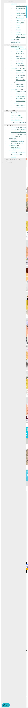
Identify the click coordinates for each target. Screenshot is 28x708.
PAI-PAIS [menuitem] (13, 157)
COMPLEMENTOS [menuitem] (11, 125)
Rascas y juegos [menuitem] (20, 22)
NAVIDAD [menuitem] (9, 162)
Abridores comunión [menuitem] (21, 96)
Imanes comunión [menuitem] (20, 98)
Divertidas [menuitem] (18, 29)
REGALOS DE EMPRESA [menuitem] (13, 159)
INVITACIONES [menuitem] (10, 2)
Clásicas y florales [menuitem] (20, 37)
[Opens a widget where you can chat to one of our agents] (6, 705)
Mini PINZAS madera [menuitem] (16, 154)
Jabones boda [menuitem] (19, 60)
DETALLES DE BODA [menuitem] (17, 47)
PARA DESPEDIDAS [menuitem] (16, 120)
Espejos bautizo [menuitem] (20, 72)
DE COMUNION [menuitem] (15, 42)
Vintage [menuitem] (18, 27)
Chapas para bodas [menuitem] (20, 65)
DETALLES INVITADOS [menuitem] (13, 45)
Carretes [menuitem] (18, 10)
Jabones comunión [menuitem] (20, 105)
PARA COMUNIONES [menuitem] (17, 117)
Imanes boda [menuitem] (19, 56)
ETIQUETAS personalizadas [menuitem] (18, 127)
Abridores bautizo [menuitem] (20, 75)
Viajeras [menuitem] (18, 25)
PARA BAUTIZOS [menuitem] (16, 115)
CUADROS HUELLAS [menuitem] (12, 111)
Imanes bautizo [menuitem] (19, 77)
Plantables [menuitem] (18, 32)
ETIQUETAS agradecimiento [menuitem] (18, 129)
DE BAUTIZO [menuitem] (15, 39)
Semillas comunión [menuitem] (20, 107)
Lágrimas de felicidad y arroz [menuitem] (18, 152)
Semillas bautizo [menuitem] (20, 86)
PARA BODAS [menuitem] (15, 113)
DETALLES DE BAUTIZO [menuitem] (18, 68)
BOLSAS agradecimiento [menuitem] (17, 141)
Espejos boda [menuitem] (19, 51)
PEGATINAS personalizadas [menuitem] (18, 134)
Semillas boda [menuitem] (19, 63)
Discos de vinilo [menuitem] (20, 18)
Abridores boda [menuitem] (20, 53)
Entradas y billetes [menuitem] (20, 20)
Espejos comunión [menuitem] (20, 93)
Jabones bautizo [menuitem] (20, 84)
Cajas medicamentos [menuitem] (21, 15)
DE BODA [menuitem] (14, 4)
